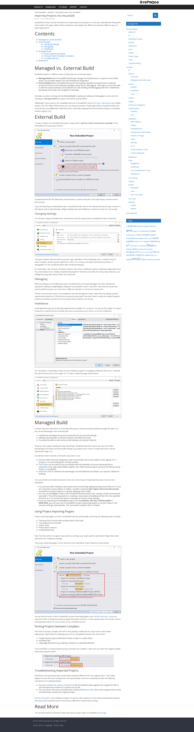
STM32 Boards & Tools (139, 149)
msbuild (139, 249)
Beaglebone (135, 163)
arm (129, 230)
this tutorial (42, 698)
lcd (138, 246)
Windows (131, 202)
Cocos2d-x (134, 77)
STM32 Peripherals (137, 153)
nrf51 (137, 252)
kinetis (135, 246)
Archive (131, 84)
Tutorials (62, 7)
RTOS (133, 146)
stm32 (136, 259)
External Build (44, 42)
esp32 (156, 238)
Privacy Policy (58, 725)
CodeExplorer (131, 235)
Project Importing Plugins (54, 53)
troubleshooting (151, 260)
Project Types (133, 56)
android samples (143, 226)
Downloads (50, 7)
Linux (130, 49)
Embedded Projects (135, 39)
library (144, 246)
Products (38, 7)
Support (73, 7)
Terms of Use (38, 725)
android (132, 226)
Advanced (132, 32)
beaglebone (136, 231)
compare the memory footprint (59, 685)
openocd (142, 252)
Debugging (48, 46)
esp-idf (150, 238)
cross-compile (143, 234)
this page (102, 713)
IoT (128, 245)
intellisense (155, 241)
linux (150, 245)
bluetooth (145, 231)
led (141, 246)
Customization (133, 108)
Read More (43, 60)
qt (158, 252)
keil (131, 246)
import (146, 241)
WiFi (158, 259)
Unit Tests (132, 199)
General (51, 12)
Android (131, 74)
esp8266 (129, 241)
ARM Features (136, 122)
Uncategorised (131, 213)
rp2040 (128, 259)
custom (153, 235)
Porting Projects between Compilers (59, 56)
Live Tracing (132, 178)
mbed (133, 139)
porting (148, 252)
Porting (131, 181)
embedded (130, 238)
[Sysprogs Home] (149, 2)
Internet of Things (137, 136)
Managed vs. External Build (50, 39)
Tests (130, 60)
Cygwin (133, 205)
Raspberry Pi (135, 174)
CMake (130, 101)
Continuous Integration (136, 105)
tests (143, 259)
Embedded (134, 90)
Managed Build (45, 51)
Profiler (131, 53)
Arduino (131, 98)
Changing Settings (51, 44)
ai (126, 226)
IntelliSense (48, 49)
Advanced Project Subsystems (99, 103)
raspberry (140, 255)
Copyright (48, 725)
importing (51, 19)
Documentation (40, 12)
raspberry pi (149, 255)
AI (129, 35)
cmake (152, 230)
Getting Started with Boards (141, 132)
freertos (136, 241)
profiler (154, 252)
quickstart (130, 255)
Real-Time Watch (137, 195)
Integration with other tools (141, 80)
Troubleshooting (51, 58)
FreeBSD (134, 111)
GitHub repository (101, 616)
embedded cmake (141, 238)
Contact (83, 7)
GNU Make (43, 464)
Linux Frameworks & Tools (140, 170)
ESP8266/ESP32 (136, 129)
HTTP (141, 241)
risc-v (155, 255)
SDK (132, 115)
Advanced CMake (46, 471)
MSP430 (134, 143)
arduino (152, 226)
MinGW (133, 209)
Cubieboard (135, 167)
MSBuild (42, 460)
